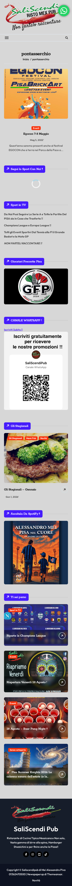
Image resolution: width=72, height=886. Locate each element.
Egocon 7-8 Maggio (36, 134)
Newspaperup (35, 874)
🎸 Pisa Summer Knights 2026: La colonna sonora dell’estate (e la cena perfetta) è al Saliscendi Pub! (29, 776)
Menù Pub (31, 438)
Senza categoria (18, 749)
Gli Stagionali (15, 438)
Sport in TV (15, 610)
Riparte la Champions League (26, 636)
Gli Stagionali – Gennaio (20, 489)
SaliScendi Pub (36, 829)
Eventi (36, 128)
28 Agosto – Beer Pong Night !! (27, 729)
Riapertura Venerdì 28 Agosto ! (27, 682)
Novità (43, 438)
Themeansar (54, 874)
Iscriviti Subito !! (13, 329)
